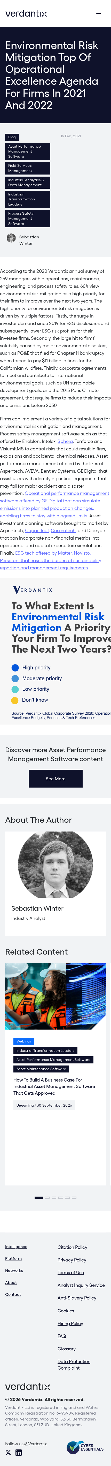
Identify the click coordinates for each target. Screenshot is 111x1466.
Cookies (66, 1310)
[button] (39, 1198)
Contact (13, 1294)
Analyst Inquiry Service (81, 1285)
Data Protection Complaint (74, 1365)
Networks (14, 1270)
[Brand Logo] (26, 13)
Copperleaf (37, 530)
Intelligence (16, 1246)
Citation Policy (72, 1247)
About (11, 1282)
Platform (13, 1258)
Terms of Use (71, 1272)
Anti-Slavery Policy (77, 1298)
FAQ (62, 1336)
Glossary (67, 1348)
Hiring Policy (70, 1323)
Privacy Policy (72, 1260)
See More (56, 778)
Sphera (65, 441)
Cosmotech (63, 530)
